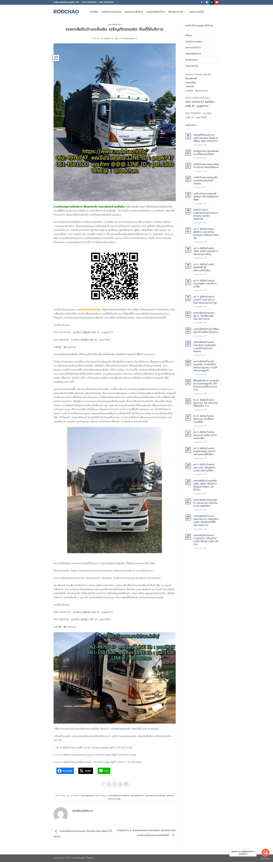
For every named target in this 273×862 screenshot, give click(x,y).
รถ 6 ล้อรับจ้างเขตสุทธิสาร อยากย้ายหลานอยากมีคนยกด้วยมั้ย (206, 234)
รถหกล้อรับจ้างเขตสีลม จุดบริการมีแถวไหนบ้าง (206, 331)
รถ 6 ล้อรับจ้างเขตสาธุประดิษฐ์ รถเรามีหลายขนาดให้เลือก (204, 451)
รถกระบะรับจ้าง (134, 12)
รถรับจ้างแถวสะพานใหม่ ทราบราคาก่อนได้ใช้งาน (206, 166)
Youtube (190, 82)
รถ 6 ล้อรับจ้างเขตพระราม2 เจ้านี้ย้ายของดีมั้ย (203, 419)
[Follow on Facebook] (202, 2)
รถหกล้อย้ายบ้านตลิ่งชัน (119, 795)
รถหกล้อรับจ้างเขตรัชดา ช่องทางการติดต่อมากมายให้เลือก (205, 503)
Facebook (191, 78)
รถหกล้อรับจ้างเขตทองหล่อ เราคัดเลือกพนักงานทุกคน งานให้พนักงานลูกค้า (205, 366)
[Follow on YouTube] (217, 2)
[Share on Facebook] (103, 784)
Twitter (189, 86)
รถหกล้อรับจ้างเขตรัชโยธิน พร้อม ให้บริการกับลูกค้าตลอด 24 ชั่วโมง (205, 485)
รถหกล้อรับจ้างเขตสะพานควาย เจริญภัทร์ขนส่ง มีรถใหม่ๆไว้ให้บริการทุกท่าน (205, 521)
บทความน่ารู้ (196, 12)
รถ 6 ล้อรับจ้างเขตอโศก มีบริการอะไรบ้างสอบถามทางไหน (205, 251)
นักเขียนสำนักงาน (130, 38)
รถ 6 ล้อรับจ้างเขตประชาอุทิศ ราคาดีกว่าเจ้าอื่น (205, 283)
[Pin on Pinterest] (120, 784)
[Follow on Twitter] (207, 2)
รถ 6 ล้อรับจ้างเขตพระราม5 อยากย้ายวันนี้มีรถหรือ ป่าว (205, 403)
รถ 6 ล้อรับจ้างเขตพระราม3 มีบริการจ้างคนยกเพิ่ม (205, 435)
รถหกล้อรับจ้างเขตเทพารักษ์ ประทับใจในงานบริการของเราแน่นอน (204, 347)
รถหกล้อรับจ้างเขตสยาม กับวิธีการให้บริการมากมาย (203, 316)
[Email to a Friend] (114, 784)
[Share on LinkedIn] (126, 784)
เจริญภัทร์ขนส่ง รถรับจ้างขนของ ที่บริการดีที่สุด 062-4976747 (205, 138)
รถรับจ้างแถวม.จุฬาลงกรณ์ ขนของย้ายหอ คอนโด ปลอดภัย (205, 214)
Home (94, 12)
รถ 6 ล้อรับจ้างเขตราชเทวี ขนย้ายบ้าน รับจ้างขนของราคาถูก (205, 299)
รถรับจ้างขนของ (111, 12)
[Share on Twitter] (109, 784)
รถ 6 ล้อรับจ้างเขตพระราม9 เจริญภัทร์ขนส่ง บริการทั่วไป (204, 467)
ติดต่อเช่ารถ (175, 12)
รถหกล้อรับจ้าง (156, 12)
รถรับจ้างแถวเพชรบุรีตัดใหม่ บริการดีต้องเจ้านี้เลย (206, 196)
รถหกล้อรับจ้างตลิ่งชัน (155, 795)
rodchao (66, 11)
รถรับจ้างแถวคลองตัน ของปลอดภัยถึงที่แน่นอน (205, 180)
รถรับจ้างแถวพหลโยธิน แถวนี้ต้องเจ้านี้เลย (206, 153)
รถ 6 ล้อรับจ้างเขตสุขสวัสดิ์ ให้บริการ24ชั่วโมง (203, 267)
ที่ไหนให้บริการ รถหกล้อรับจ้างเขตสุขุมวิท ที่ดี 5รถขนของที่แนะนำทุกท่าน (206, 385)
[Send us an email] (212, 2)
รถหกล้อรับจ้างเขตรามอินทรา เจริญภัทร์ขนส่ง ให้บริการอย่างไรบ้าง (205, 540)
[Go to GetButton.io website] (265, 859)
